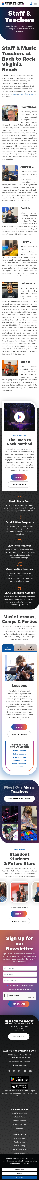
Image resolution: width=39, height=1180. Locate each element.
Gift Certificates (19, 1149)
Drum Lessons (19, 757)
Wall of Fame (19, 921)
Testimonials (19, 1142)
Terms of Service (29, 1093)
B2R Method (19, 1138)
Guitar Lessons (19, 754)
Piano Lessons (19, 751)
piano (15, 94)
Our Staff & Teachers (19, 799)
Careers (19, 1128)
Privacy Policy (15, 1093)
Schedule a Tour (19, 1124)
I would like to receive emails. (20, 985)
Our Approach (19, 485)
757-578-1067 (21, 1065)
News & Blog (19, 1146)
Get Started (19, 1037)
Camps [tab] (19, 650)
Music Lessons (19, 734)
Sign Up (19, 477)
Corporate (19, 1134)
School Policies (19, 1121)
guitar (21, 94)
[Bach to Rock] (13, 3)
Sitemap (19, 1096)
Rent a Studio (19, 1153)
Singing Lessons (19, 760)
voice (33, 94)
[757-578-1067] (30, 3)
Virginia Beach (19, 1109)
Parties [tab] (31, 650)
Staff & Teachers (19, 1113)
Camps (19, 1029)
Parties (19, 1031)
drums (27, 94)
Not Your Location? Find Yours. (19, 1061)
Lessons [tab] (7, 650)
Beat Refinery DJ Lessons (19, 765)
